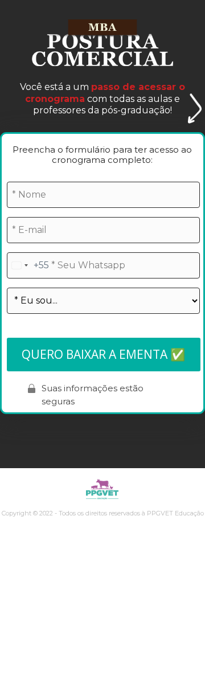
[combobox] (28, 265)
